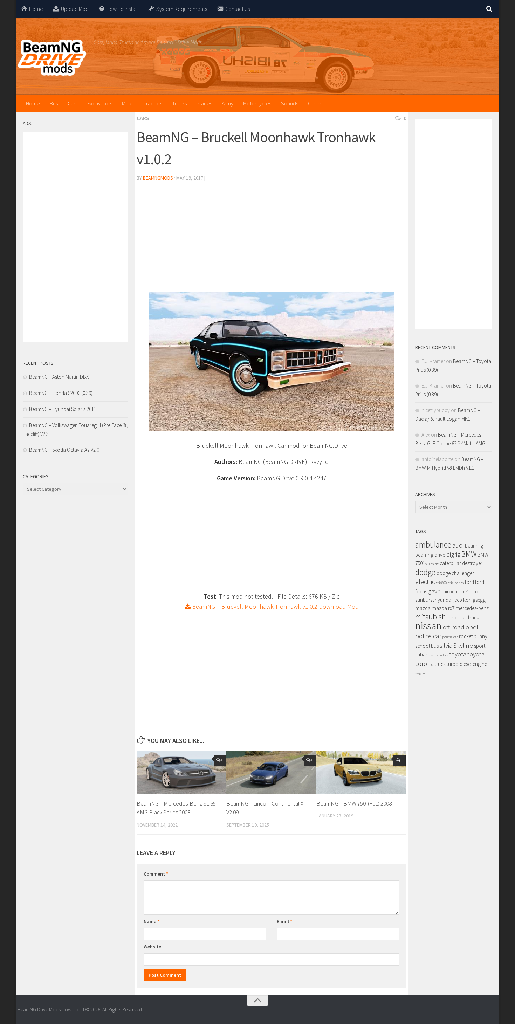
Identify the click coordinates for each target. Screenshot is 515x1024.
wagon (420, 673)
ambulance (433, 544)
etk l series (456, 582)
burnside (432, 564)
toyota (457, 654)
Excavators (99, 103)
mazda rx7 (443, 608)
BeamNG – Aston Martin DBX (59, 377)
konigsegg (474, 600)
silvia (446, 645)
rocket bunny (473, 636)
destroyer (472, 563)
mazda (423, 608)
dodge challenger (455, 573)
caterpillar (450, 563)
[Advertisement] (271, 239)
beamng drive (430, 554)
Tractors (152, 103)
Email (284, 921)
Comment (156, 874)
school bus (427, 645)
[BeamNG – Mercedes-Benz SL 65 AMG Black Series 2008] (181, 772)
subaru (422, 654)
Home (33, 103)
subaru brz (439, 655)
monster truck (464, 617)
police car (428, 636)
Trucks (179, 103)
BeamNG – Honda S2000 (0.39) (60, 393)
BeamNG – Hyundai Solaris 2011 (62, 409)
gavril (435, 591)
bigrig (453, 554)
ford (469, 582)
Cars (72, 103)
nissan (428, 625)
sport (479, 645)
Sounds (289, 103)
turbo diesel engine (467, 664)
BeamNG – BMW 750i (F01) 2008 (354, 803)
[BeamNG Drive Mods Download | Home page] (52, 58)
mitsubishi (431, 616)
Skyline (463, 645)
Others (315, 103)
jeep (457, 600)
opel (472, 627)
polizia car (450, 637)
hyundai (443, 600)
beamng (474, 545)
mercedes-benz (472, 608)
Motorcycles (257, 103)
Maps (127, 103)
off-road (454, 627)
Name (151, 921)
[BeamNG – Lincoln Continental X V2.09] (271, 772)
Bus (54, 103)
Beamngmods (158, 178)
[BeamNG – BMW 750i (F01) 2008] (361, 772)
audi (458, 545)
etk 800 (441, 582)
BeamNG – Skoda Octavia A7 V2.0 (64, 449)
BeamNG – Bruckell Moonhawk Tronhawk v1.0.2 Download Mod (275, 606)
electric (425, 582)
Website (152, 946)
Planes (204, 103)
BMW (468, 554)
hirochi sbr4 (455, 591)
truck (440, 664)
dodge (425, 572)
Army (227, 103)
